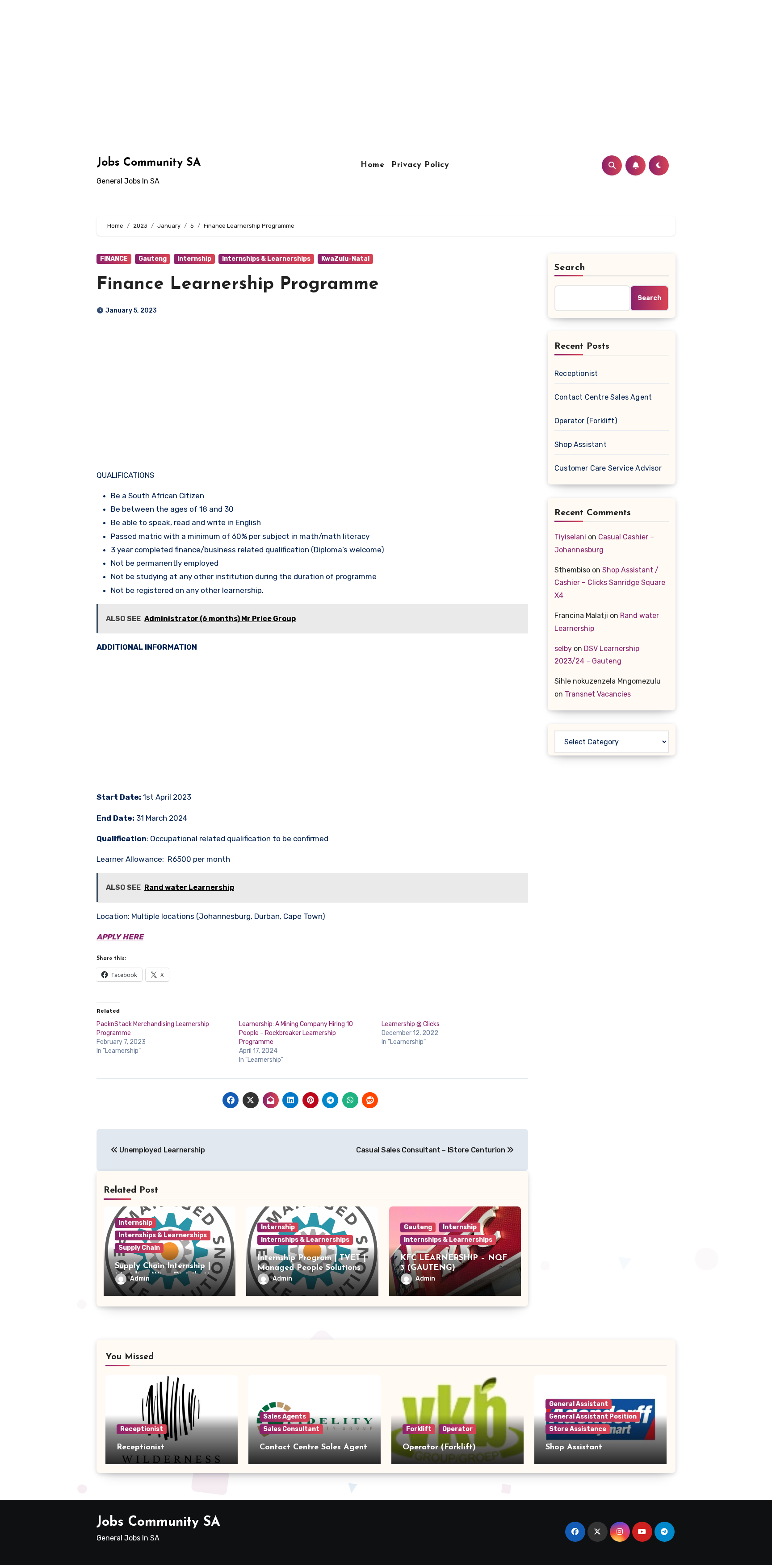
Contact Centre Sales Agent (603, 397)
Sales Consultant (291, 1429)
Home (372, 165)
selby (563, 648)
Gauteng (152, 259)
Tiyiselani (570, 537)
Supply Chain (139, 1248)
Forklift (419, 1429)
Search (570, 267)
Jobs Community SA (148, 162)
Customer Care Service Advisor (608, 468)
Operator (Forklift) (585, 421)
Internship (194, 259)
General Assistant (578, 1404)
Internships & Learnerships (266, 259)
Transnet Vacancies (598, 694)
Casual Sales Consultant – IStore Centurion (431, 1150)
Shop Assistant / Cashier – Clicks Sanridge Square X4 (609, 583)
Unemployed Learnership (161, 1150)
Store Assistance (577, 1429)
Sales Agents (284, 1416)
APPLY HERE (119, 936)
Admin (140, 1278)
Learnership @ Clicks (411, 1024)
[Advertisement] (269, 62)
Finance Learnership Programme (237, 284)
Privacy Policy (420, 165)
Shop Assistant (580, 444)
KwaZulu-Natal (345, 259)
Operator (457, 1429)
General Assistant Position (593, 1416)
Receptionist (576, 373)
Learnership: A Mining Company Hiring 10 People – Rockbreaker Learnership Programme (296, 1033)
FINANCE (114, 259)
